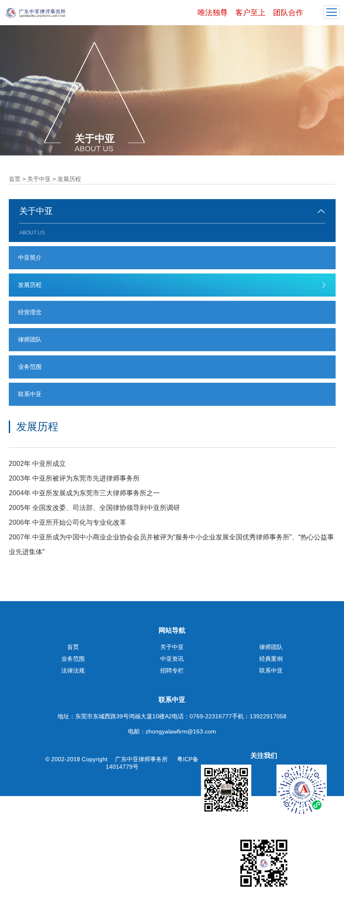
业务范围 (30, 366)
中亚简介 (30, 257)
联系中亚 (30, 394)
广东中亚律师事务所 (142, 759)
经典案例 (271, 658)
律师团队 (30, 339)
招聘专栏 (172, 670)
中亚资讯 (172, 658)
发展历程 (30, 284)
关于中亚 (39, 179)
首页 (15, 179)
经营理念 (30, 312)
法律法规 (73, 670)
